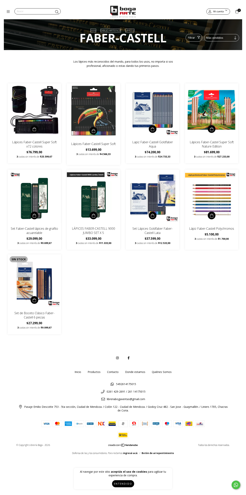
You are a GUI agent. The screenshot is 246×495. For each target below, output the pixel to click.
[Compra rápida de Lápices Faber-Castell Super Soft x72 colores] (34, 129)
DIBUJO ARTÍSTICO (111, 30)
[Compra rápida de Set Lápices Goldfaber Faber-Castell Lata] (152, 215)
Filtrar (191, 37)
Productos (94, 372)
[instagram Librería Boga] (117, 358)
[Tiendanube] (123, 446)
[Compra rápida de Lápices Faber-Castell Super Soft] (93, 131)
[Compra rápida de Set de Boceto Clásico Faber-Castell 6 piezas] (34, 300)
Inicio (93, 30)
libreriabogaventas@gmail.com (126, 399)
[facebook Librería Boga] (128, 358)
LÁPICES (129, 30)
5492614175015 (126, 384)
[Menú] (9, 11)
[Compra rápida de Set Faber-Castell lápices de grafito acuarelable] (34, 215)
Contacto (113, 372)
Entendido (123, 483)
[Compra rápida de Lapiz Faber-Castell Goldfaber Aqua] (152, 129)
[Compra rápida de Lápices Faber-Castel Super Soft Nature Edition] (211, 129)
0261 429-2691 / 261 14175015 (126, 391)
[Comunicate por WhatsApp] (236, 485)
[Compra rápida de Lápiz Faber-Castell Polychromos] (211, 215)
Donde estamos (135, 372)
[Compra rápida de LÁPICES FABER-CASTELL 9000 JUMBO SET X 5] (93, 215)
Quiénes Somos (162, 372)
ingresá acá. (130, 453)
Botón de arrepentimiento (158, 453)
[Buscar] (57, 11)
